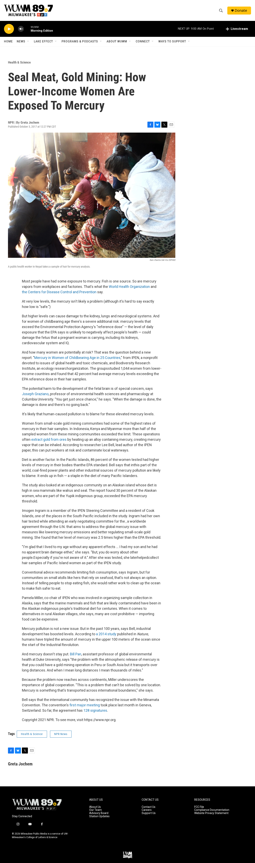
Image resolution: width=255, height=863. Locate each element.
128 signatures (95, 710)
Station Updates (99, 816)
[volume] (21, 28)
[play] (9, 29)
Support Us (149, 813)
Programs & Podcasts (80, 41)
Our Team (95, 809)
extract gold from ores (49, 439)
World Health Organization (129, 286)
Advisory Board (98, 813)
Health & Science (19, 62)
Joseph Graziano (35, 394)
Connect (143, 41)
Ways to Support (172, 41)
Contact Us (148, 806)
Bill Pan (75, 654)
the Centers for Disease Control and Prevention (59, 292)
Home (8, 41)
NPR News (60, 734)
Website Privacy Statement (211, 813)
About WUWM (117, 41)
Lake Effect (43, 41)
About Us (95, 806)
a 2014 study (106, 634)
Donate (241, 10)
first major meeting (85, 705)
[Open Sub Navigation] (28, 41)
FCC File (199, 806)
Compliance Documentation (211, 809)
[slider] (27, 29)
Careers (147, 809)
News (21, 41)
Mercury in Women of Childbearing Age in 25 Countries (77, 358)
